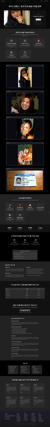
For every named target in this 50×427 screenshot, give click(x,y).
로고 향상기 (40, 416)
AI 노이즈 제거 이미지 (26, 419)
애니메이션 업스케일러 (33, 419)
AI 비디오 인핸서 (18, 418)
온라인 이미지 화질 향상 (41, 420)
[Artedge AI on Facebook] (7, 418)
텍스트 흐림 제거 (40, 419)
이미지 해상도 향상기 (33, 416)
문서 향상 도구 (40, 418)
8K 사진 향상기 (32, 415)
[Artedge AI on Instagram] (9, 418)
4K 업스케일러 (18, 416)
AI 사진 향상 (18, 414)
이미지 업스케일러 (18, 417)
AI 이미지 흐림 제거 (26, 414)
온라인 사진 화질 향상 (41, 421)
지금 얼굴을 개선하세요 (25, 310)
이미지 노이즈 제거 (26, 420)
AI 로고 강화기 (40, 417)
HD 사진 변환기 (18, 415)
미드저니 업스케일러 (33, 420)
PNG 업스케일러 (33, 418)
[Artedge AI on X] (5, 418)
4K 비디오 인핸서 (18, 421)
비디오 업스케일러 (18, 420)
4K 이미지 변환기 (33, 414)
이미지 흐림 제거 (25, 415)
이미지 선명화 (25, 417)
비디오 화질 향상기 (18, 419)
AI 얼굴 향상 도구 (40, 415)
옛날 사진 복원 (25, 416)
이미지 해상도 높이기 (33, 417)
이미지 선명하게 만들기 (33, 421)
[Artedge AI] (3, 1)
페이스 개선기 (40, 414)
